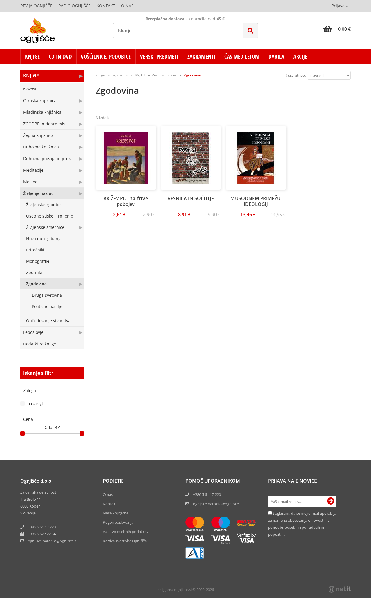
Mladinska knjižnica (42, 112)
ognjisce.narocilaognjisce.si (52, 540)
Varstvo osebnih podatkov (126, 531)
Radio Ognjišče (74, 5)
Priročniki (35, 250)
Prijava (340, 5)
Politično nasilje (47, 306)
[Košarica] (337, 29)
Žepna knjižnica (38, 135)
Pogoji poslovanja (118, 522)
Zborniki (34, 272)
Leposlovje (33, 332)
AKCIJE (300, 56)
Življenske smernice (45, 227)
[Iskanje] (250, 30)
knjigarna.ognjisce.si (112, 75)
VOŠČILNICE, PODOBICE (106, 56)
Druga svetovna (47, 295)
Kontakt (106, 5)
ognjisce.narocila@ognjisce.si (217, 503)
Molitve (30, 181)
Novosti (30, 89)
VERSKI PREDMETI (159, 56)
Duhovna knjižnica (41, 147)
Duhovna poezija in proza (48, 158)
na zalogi (35, 403)
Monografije (37, 261)
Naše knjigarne (115, 513)
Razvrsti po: (295, 75)
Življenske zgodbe (43, 204)
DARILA (276, 56)
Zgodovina (36, 284)
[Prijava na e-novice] (330, 501)
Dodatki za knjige (39, 344)
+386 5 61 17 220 (42, 527)
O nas (127, 5)
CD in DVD (60, 56)
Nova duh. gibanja (44, 238)
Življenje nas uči (38, 193)
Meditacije (33, 170)
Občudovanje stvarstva (48, 320)
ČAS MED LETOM (241, 56)
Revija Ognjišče (36, 5)
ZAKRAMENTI (201, 56)
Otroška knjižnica (40, 100)
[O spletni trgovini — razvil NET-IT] (340, 589)
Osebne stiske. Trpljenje (49, 216)
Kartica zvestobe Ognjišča (125, 540)
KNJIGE (32, 56)
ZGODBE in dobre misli (45, 123)
